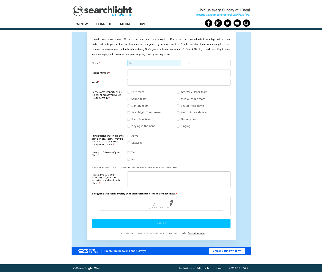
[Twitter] (227, 23)
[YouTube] (237, 23)
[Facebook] (208, 23)
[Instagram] (218, 23)
